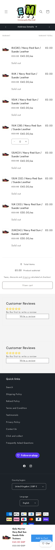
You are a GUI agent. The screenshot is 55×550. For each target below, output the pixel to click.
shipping (26, 277)
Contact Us (11, 429)
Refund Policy (13, 401)
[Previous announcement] (5, 27)
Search (9, 387)
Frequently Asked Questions (19, 442)
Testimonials (12, 415)
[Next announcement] (49, 27)
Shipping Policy (14, 394)
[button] (6, 11)
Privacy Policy (13, 422)
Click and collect (14, 435)
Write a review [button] (27, 316)
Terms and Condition (16, 408)
